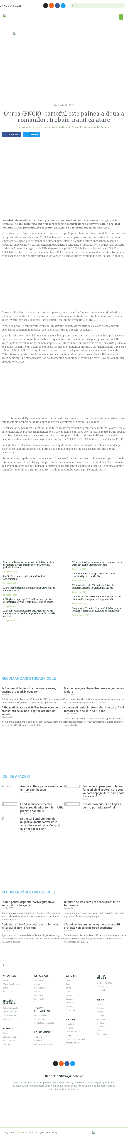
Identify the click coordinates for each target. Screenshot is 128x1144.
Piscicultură (70, 1010)
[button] (121, 17)
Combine (38, 1041)
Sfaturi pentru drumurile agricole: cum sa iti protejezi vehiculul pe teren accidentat (92, 926)
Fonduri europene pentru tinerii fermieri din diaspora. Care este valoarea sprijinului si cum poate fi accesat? (103, 791)
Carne (68, 984)
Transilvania (102, 1034)
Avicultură (70, 1006)
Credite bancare (9, 1015)
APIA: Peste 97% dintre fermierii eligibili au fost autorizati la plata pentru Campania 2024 (96, 598)
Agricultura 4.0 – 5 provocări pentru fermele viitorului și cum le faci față (30, 926)
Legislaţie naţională (104, 983)
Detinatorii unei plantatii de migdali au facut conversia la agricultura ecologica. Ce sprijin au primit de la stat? (40, 823)
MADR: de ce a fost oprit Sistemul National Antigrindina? (24, 577)
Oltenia (100, 1030)
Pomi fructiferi (40, 999)
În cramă (69, 1028)
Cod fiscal (101, 990)
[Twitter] (63, 5)
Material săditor (40, 1015)
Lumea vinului (71, 1035)
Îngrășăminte (39, 1019)
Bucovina (100, 1008)
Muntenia (101, 1027)
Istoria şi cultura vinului (75, 1039)
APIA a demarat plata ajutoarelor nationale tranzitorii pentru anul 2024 (93, 575)
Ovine (68, 992)
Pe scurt (75, 127)
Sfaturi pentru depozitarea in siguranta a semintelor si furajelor (28, 903)
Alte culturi (7, 1044)
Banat (99, 1004)
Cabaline (69, 999)
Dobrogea (100, 1015)
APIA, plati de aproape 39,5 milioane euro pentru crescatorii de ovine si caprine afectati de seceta (28, 600)
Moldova (100, 1023)
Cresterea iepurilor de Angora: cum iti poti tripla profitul (102, 805)
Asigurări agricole (10, 1019)
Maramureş (101, 1019)
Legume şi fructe (38, 127)
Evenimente (7, 992)
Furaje (5, 1033)
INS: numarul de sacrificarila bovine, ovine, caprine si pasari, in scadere (29, 690)
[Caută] (121, 5)
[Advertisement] (64, 188)
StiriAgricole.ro (23, 1132)
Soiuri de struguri (73, 1032)
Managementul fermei (59, 127)
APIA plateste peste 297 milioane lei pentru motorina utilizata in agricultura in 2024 (93, 586)
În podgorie (70, 1024)
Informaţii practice (73, 1043)
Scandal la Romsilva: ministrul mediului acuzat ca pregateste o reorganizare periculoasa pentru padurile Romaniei (28, 565)
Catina (37, 984)
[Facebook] (57, 5)
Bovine (68, 988)
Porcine (68, 995)
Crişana (100, 1012)
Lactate (68, 980)
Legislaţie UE (102, 987)
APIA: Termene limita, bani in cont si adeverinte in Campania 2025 (29, 589)
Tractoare (38, 1037)
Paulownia (38, 995)
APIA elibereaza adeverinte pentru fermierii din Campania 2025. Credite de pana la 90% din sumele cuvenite (29, 613)
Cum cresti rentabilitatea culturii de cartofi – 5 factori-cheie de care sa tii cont (94, 709)
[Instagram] (45, 5)
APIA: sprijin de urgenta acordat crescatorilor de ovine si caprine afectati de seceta (97, 563)
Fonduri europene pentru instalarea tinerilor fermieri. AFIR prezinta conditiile (41, 807)
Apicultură (70, 1003)
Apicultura (38, 980)
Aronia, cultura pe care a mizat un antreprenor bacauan (41, 788)
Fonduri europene (10, 1012)
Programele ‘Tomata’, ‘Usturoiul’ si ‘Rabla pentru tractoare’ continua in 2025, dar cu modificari (96, 609)
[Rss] (51, 5)
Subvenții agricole (10, 1008)
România (105, 127)
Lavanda (37, 992)
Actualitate (23, 127)
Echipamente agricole (43, 1044)
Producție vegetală (90, 127)
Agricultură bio (9, 1041)
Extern (5, 988)
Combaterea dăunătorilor (44, 1023)
